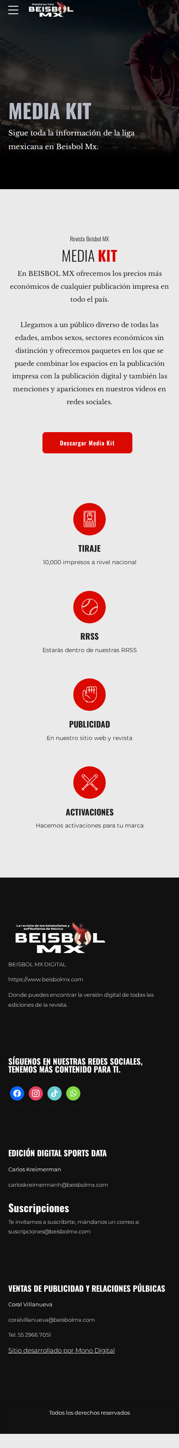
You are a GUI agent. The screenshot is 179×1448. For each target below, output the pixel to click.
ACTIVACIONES (90, 812)
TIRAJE (89, 548)
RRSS (89, 636)
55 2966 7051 (34, 1335)
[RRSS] (89, 607)
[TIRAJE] (89, 519)
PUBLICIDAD (89, 724)
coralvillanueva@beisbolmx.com (51, 1320)
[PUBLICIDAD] (89, 694)
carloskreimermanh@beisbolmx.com (58, 1185)
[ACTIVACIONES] (89, 782)
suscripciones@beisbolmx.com (49, 1231)
